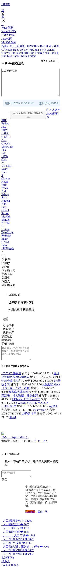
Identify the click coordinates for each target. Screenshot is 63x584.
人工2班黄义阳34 (17, 550)
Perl (26, 52)
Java (3, 126)
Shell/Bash (7, 146)
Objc (4, 159)
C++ (13, 46)
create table (39, 409)
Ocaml (5, 210)
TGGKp (40, 440)
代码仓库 (8, 332)
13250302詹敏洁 (11, 373)
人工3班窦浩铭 (16, 520)
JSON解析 (52, 113)
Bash (32, 52)
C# (3, 49)
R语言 (55, 46)
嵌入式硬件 (53, 109)
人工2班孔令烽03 (17, 539)
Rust (43, 46)
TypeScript (7, 232)
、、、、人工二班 (18, 535)
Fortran (32, 55)
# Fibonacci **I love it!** (26, 399)
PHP (28, 46)
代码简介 (8, 328)
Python (5, 46)
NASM (5, 222)
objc (22, 49)
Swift (43, 49)
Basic (4, 245)
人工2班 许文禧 (16, 542)
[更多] (12, 417)
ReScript (6, 235)
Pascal (19, 52)
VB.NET (34, 49)
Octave (5, 241)
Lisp (10, 55)
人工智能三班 (15, 524)
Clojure (5, 178)
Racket (17, 55)
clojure (50, 49)
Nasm (24, 55)
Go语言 (21, 46)
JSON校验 (7, 248)
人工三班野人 (15, 528)
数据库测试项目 (18, 391)
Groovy (6, 52)
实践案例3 (7, 557)
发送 (4, 479)
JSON (4, 156)
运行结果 (8, 325)
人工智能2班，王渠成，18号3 (25, 546)
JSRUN (5, 4)
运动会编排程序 (11, 380)
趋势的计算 (29, 413)
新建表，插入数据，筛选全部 (19, 395)
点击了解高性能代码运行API (28, 115)
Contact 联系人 (10, 565)
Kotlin (9, 49)
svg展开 (53, 406)
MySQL (6, 216)
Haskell (54, 52)
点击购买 (30, 511)
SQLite (35, 46)
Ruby (16, 49)
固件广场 (42, 511)
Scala (46, 52)
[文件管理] (31, 16)
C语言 (5, 133)
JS (47, 117)
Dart (48, 46)
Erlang (39, 52)
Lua (13, 52)
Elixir (4, 238)
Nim (4, 55)
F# (27, 49)
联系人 (5, 561)
